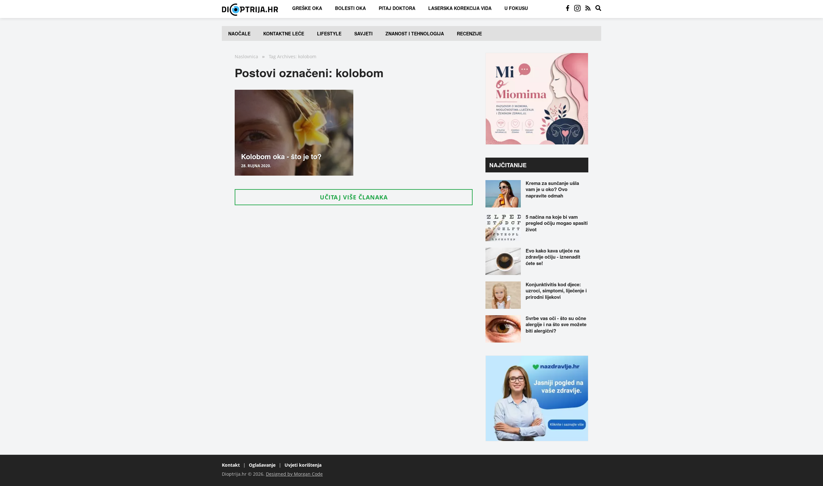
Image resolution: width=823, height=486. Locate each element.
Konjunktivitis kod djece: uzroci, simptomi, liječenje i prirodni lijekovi (556, 290)
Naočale (239, 33)
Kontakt (231, 465)
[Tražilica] (598, 8)
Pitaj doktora (397, 8)
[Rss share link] (588, 8)
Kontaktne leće (283, 33)
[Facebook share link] (567, 8)
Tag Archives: (283, 56)
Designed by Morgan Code (294, 474)
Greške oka (307, 8)
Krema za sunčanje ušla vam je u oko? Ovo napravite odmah (552, 189)
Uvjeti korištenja (303, 465)
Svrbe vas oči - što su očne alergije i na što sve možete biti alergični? (556, 324)
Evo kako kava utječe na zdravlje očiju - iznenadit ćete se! (553, 257)
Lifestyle (329, 33)
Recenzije (469, 33)
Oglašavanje (262, 465)
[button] (354, 197)
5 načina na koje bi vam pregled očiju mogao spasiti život (557, 223)
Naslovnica (246, 56)
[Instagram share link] (577, 8)
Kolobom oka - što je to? (281, 156)
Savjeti (363, 33)
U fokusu (516, 8)
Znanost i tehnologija (414, 33)
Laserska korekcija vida (460, 8)
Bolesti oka (350, 8)
